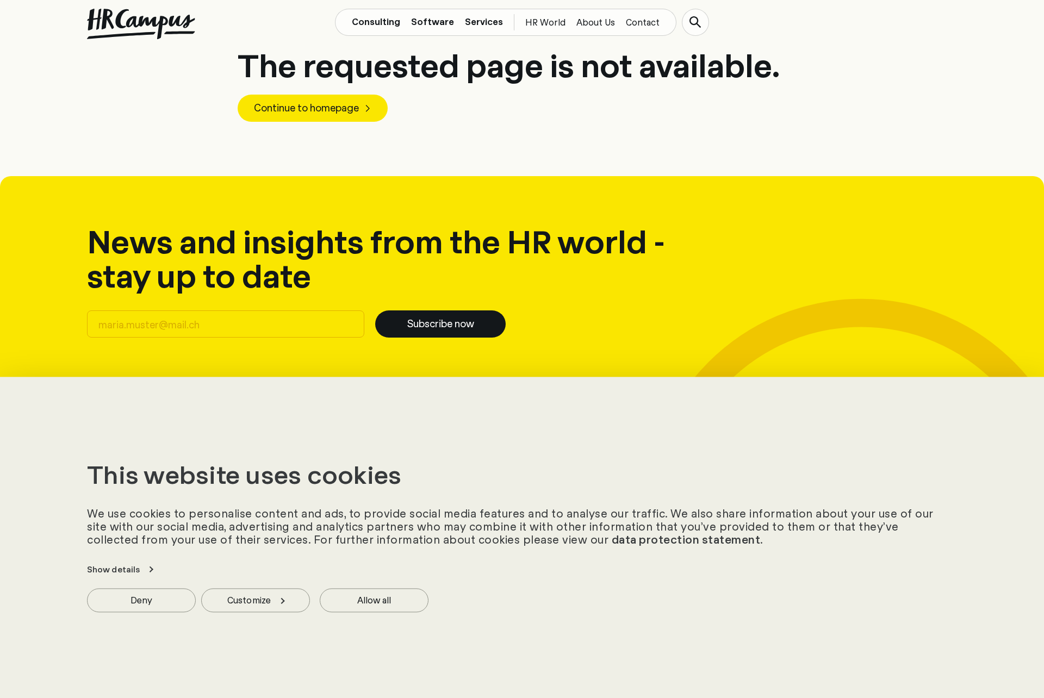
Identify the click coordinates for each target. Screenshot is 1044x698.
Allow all (374, 599)
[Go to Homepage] (141, 24)
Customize (249, 599)
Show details (113, 569)
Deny (141, 599)
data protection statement (686, 539)
